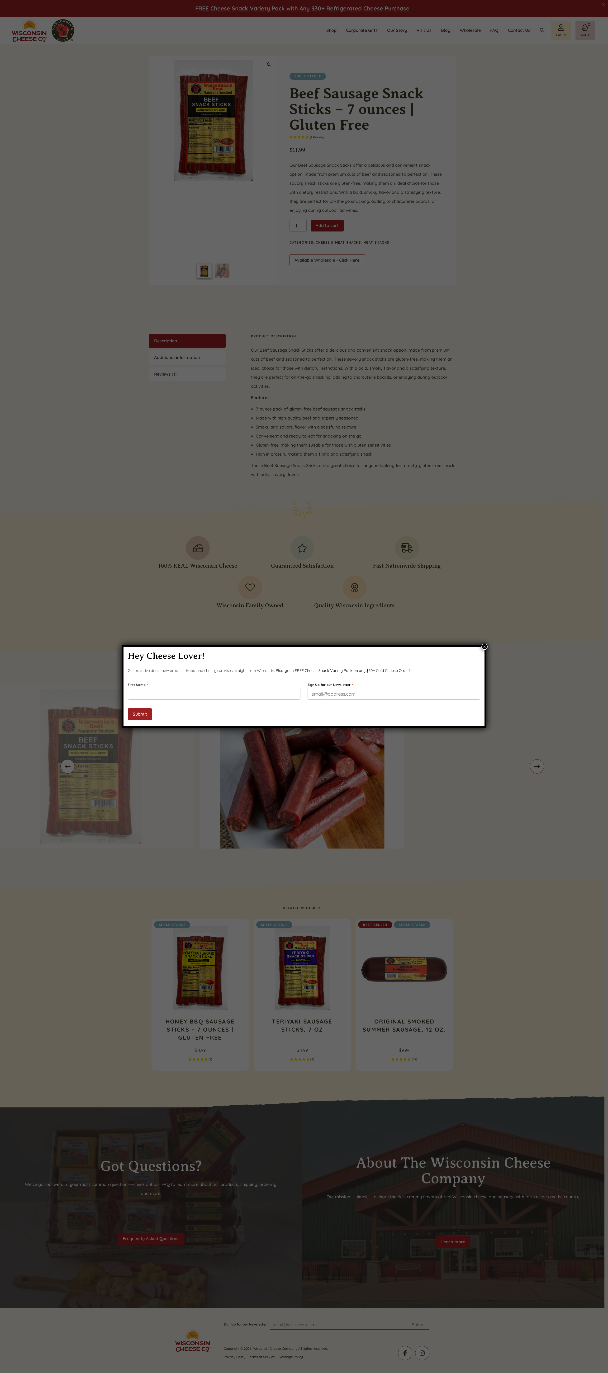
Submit (140, 714)
